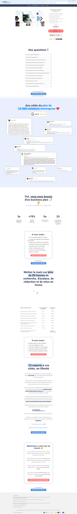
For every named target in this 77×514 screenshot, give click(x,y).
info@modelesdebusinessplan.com (41, 427)
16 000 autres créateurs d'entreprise (38, 451)
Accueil (29, 5)
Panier (73, 2)
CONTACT (47, 5)
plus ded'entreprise (36, 107)
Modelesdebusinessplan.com (19, 512)
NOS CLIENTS (42, 5)
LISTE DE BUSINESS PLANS (35, 5)
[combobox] (57, 3)
